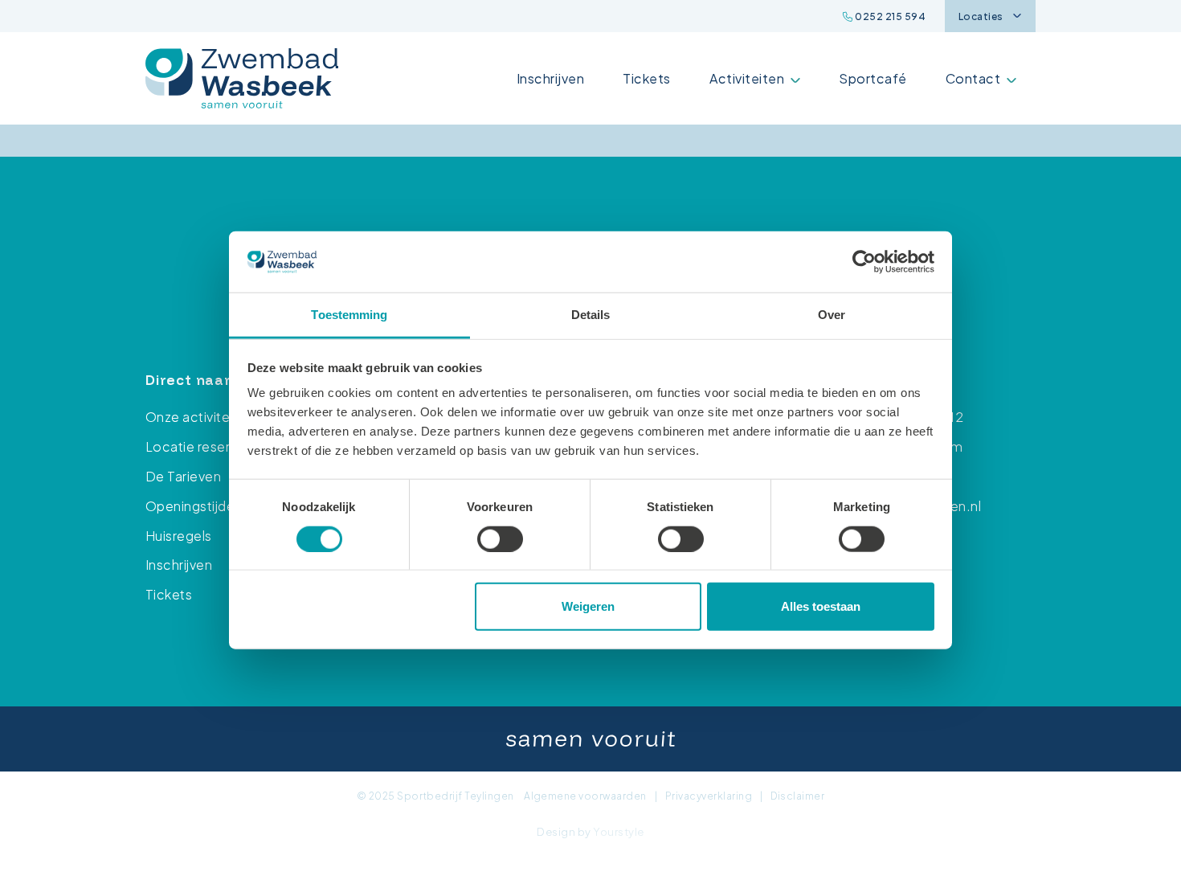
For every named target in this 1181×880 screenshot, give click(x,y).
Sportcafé (872, 78)
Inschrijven (550, 78)
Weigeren (588, 606)
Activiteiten (747, 78)
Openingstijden (194, 505)
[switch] (500, 538)
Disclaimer (797, 796)
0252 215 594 (889, 16)
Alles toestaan (820, 606)
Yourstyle (618, 831)
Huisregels (178, 535)
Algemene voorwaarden (585, 796)
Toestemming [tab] (349, 314)
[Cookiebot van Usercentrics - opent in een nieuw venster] (864, 262)
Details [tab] (591, 314)
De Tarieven (183, 476)
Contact (973, 78)
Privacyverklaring (708, 796)
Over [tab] (831, 314)
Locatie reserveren (205, 446)
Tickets (646, 78)
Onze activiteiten (199, 416)
